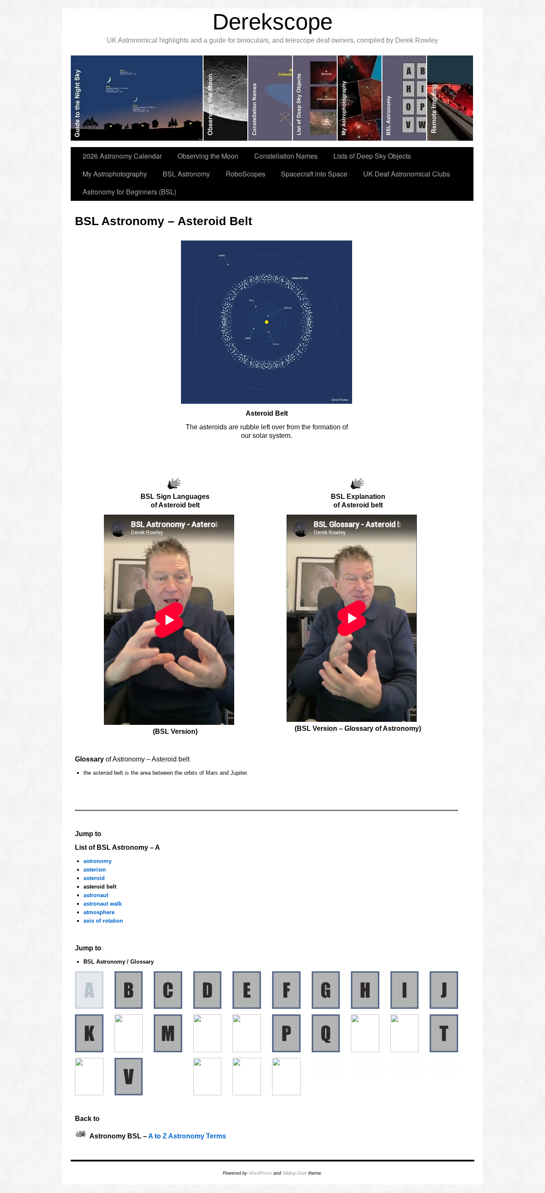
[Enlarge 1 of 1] (341, 251)
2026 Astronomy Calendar (122, 156)
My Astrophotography (115, 174)
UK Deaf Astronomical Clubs (406, 174)
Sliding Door (294, 1173)
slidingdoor (137, 98)
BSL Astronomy (186, 174)
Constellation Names (286, 156)
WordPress (260, 1173)
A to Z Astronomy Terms (187, 1136)
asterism (94, 869)
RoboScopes (245, 174)
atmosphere (99, 912)
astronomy (97, 861)
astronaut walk (102, 904)
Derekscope (272, 21)
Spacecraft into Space (314, 174)
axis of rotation (103, 921)
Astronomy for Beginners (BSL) (129, 192)
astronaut (95, 895)
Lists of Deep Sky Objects (372, 156)
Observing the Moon (208, 156)
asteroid (94, 878)
